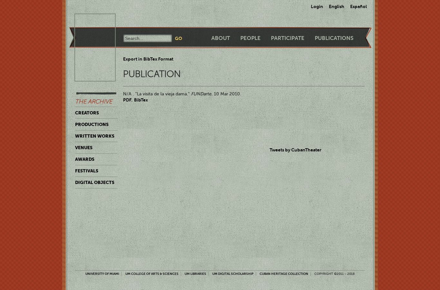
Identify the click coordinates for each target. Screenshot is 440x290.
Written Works (94, 136)
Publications (334, 38)
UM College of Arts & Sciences (151, 274)
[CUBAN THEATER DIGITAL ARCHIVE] (89, 21)
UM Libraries (195, 274)
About (220, 38)
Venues (83, 147)
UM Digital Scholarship (232, 274)
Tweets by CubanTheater (295, 149)
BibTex (141, 99)
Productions (92, 124)
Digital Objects (94, 182)
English (336, 6)
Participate (287, 38)
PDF (127, 99)
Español (358, 6)
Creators (87, 112)
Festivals (86, 170)
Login (317, 6)
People (250, 38)
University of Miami (102, 274)
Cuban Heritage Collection (284, 274)
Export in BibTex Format (148, 59)
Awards (84, 159)
